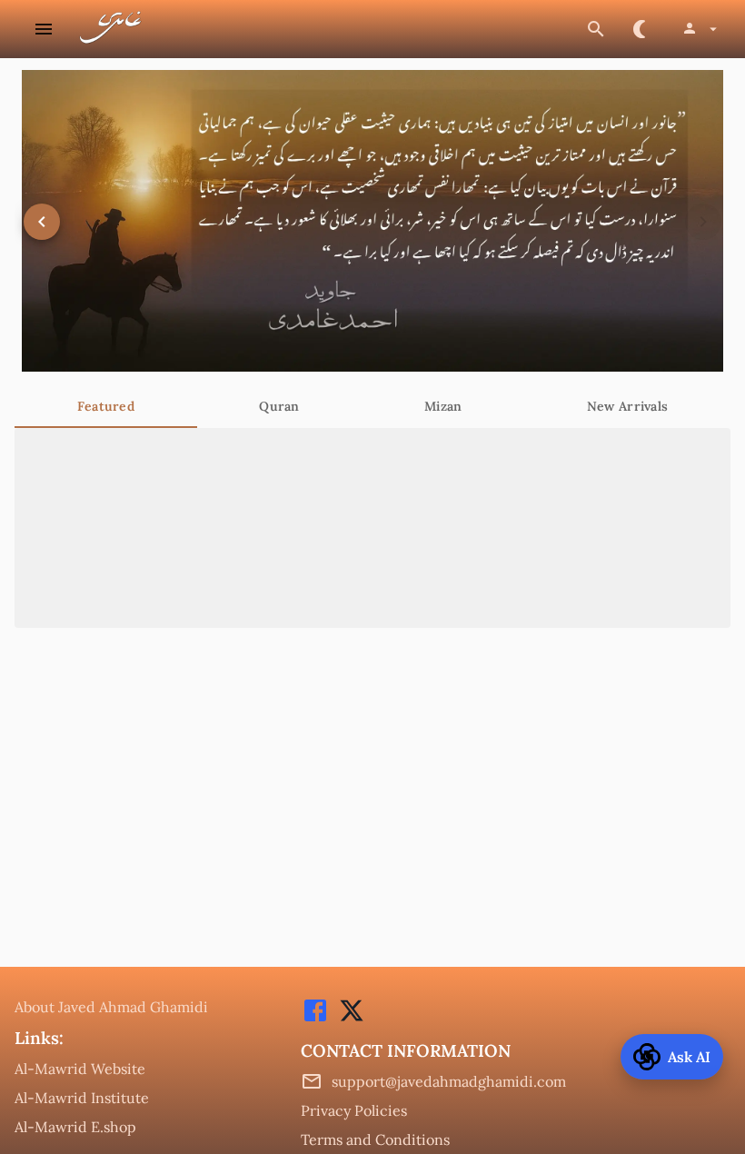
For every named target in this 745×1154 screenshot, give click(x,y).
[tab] (106, 406)
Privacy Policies (354, 1110)
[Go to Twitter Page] (347, 1019)
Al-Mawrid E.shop (75, 1127)
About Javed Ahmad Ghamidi (111, 1007)
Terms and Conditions (375, 1139)
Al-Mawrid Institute (82, 1098)
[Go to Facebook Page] (315, 1019)
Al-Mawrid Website (80, 1068)
